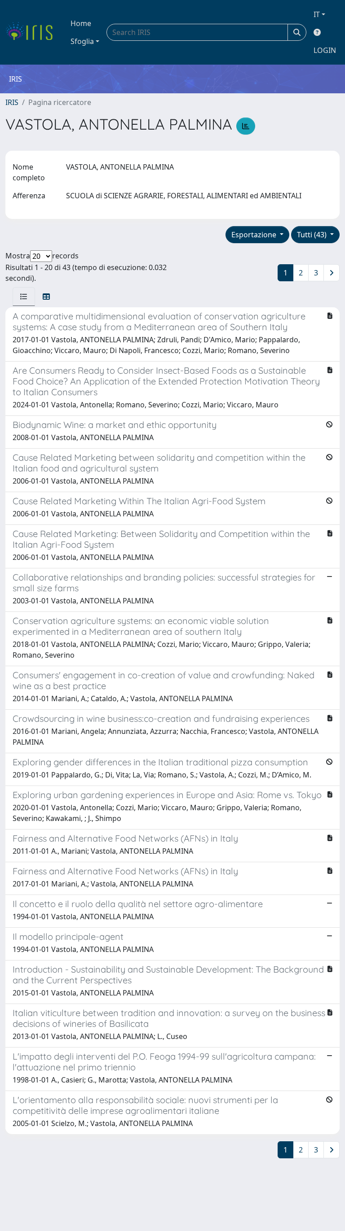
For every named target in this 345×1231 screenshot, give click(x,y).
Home (81, 23)
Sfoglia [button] (82, 41)
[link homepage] (32, 32)
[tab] (24, 296)
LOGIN (325, 50)
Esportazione (254, 235)
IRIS (11, 102)
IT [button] (317, 14)
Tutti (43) (312, 235)
